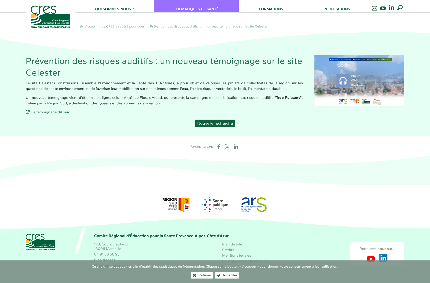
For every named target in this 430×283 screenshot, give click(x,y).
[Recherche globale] (400, 6)
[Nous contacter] (374, 6)
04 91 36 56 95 (107, 254)
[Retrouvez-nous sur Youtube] (383, 6)
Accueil (91, 26)
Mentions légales (236, 255)
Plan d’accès (104, 260)
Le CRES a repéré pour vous (123, 26)
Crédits (228, 249)
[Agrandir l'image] (359, 80)
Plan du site (232, 244)
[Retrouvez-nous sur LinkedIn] (391, 6)
